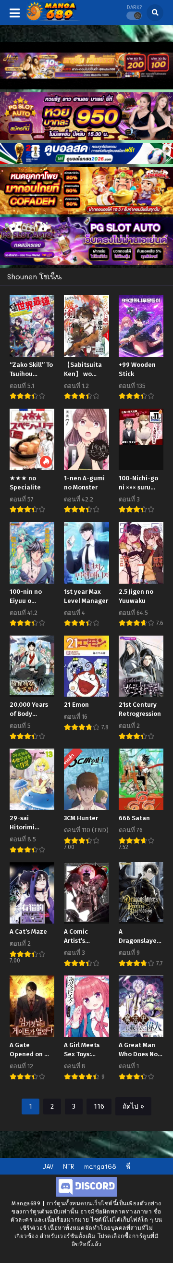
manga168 (100, 1166)
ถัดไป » (133, 1106)
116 (99, 1106)
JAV (47, 1166)
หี (128, 1166)
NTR (68, 1166)
